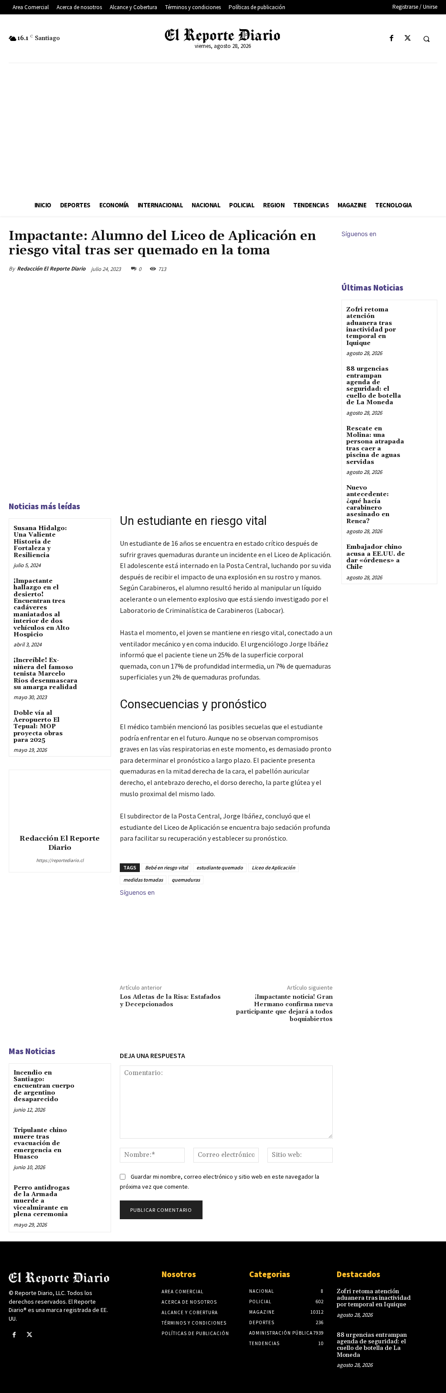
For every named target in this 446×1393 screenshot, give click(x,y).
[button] (426, 39)
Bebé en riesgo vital (166, 867)
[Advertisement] (223, 128)
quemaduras (186, 879)
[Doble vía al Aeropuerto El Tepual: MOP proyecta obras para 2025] (94, 720)
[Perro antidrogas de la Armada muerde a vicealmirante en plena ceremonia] (94, 1195)
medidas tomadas (143, 879)
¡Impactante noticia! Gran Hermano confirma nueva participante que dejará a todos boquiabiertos (284, 1008)
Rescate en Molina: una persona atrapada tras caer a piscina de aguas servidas (375, 445)
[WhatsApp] (303, 268)
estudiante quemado (219, 867)
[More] (323, 268)
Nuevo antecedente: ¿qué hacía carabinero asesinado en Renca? (367, 504)
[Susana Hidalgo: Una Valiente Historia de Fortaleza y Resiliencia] (94, 536)
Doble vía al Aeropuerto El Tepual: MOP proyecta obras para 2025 (38, 726)
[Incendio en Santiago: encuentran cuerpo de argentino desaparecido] (94, 1080)
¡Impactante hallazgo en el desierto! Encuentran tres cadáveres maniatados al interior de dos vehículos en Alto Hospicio (42, 608)
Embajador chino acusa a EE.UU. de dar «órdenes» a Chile (375, 557)
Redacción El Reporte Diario (51, 268)
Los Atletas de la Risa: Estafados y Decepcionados (170, 1000)
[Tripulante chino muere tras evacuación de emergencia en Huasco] (94, 1138)
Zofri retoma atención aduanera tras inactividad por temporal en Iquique (371, 326)
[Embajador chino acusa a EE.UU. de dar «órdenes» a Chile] (421, 553)
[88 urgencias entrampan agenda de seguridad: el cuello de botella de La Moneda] (421, 375)
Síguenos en (137, 892)
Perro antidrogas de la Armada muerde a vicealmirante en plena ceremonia (42, 1201)
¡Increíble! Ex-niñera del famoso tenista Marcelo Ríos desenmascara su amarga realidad (46, 673)
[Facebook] (391, 38)
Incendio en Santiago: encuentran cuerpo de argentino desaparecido (44, 1086)
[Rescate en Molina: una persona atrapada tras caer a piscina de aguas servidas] (421, 435)
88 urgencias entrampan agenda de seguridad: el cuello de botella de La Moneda (373, 385)
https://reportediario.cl (60, 860)
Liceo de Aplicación (273, 867)
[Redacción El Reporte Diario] (60, 800)
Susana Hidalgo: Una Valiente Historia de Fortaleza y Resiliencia (40, 541)
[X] (407, 38)
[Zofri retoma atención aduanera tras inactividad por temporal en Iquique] (421, 316)
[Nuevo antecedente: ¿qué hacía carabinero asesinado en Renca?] (421, 494)
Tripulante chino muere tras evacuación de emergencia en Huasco (40, 1143)
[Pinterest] (283, 268)
